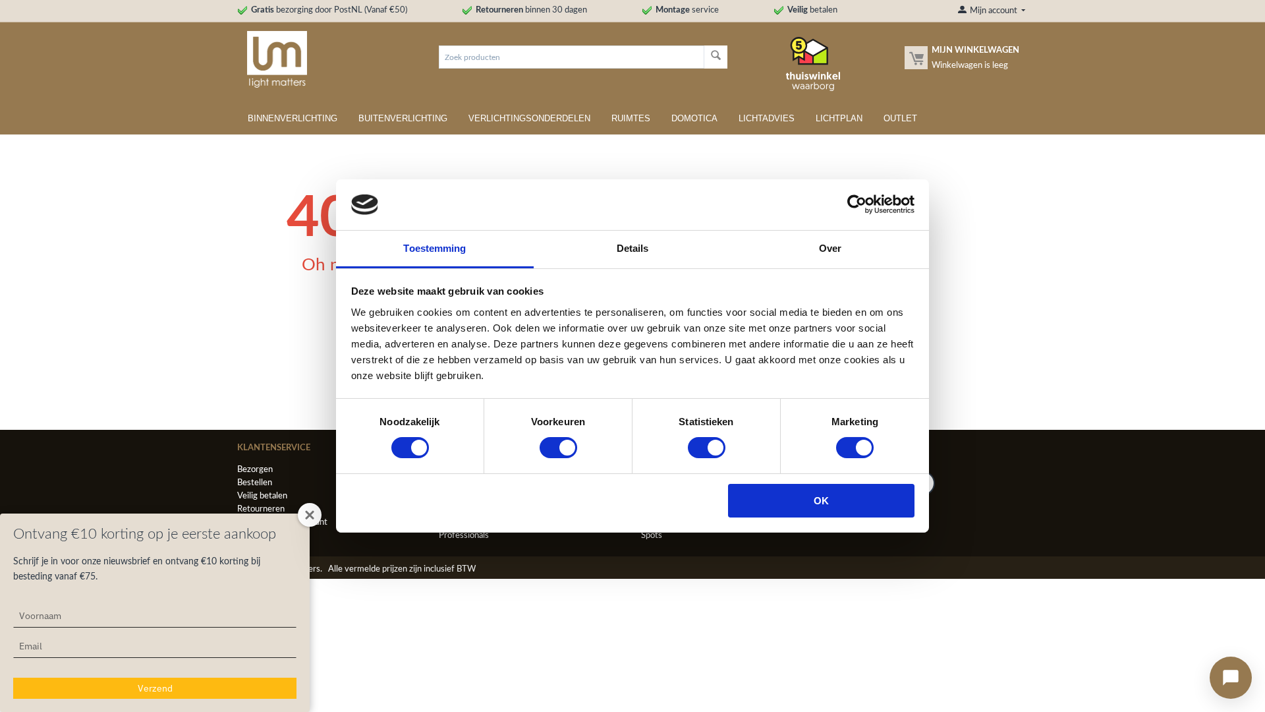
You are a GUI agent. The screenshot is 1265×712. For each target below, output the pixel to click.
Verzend (155, 688)
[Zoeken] (715, 57)
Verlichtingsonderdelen (529, 118)
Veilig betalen (262, 496)
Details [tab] (633, 248)
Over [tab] (830, 248)
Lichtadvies (767, 118)
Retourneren (261, 509)
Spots (651, 535)
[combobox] (571, 57)
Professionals (464, 535)
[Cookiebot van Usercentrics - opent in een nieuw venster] (856, 204)
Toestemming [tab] (434, 248)
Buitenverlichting (402, 118)
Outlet (900, 118)
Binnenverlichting (292, 118)
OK (821, 500)
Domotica (694, 118)
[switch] (558, 447)
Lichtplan (839, 118)
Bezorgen (255, 469)
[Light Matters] (272, 59)
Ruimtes (630, 118)
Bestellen (254, 483)
